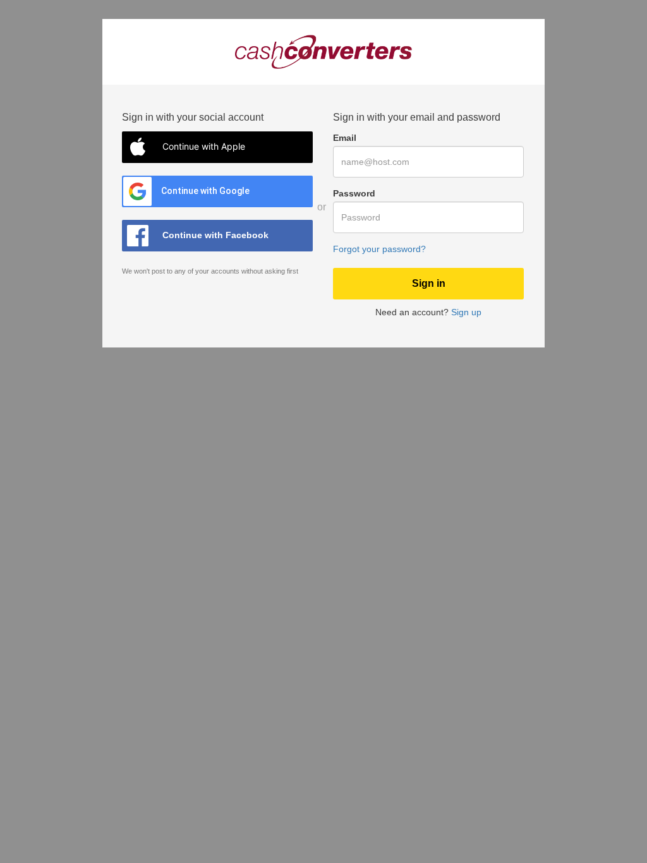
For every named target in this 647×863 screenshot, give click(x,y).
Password (354, 193)
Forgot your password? (379, 249)
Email (344, 138)
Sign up (466, 312)
